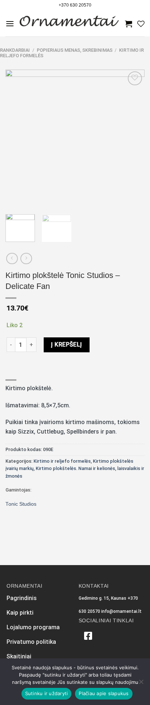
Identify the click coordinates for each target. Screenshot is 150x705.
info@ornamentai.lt (121, 611)
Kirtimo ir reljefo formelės (62, 461)
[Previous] (17, 139)
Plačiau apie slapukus (104, 693)
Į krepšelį (66, 344)
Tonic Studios (20, 504)
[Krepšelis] (128, 24)
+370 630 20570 (75, 5)
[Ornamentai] (69, 24)
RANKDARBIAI (15, 50)
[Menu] (9, 23)
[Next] (132, 139)
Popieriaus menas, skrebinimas (74, 50)
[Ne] (141, 684)
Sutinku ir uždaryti (46, 693)
